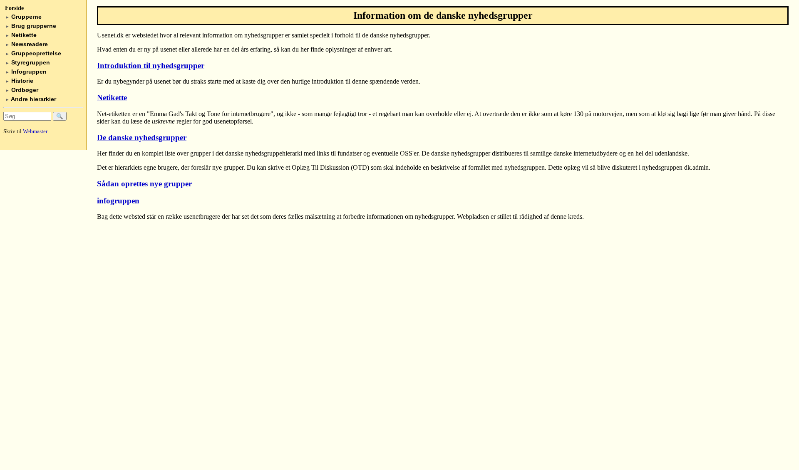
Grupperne (23, 16)
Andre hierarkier (30, 99)
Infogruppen (26, 71)
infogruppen (118, 200)
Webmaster (35, 131)
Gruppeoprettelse (33, 53)
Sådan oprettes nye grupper (144, 183)
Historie (19, 80)
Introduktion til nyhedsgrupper (150, 65)
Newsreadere (26, 44)
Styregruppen (27, 62)
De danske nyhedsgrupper (141, 137)
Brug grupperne (30, 25)
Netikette (21, 35)
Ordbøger (21, 90)
